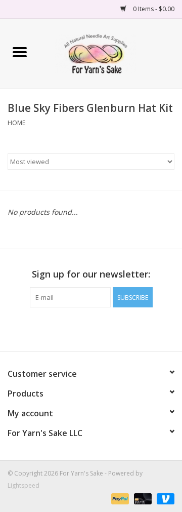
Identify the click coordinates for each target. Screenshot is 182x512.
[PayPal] (119, 498)
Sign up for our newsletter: (91, 274)
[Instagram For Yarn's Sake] (109, 328)
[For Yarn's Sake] (110, 53)
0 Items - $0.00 (152, 9)
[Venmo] (163, 498)
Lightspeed (23, 485)
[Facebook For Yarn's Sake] (73, 328)
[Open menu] (19, 52)
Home (16, 123)
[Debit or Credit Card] (141, 498)
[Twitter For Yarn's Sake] (91, 328)
